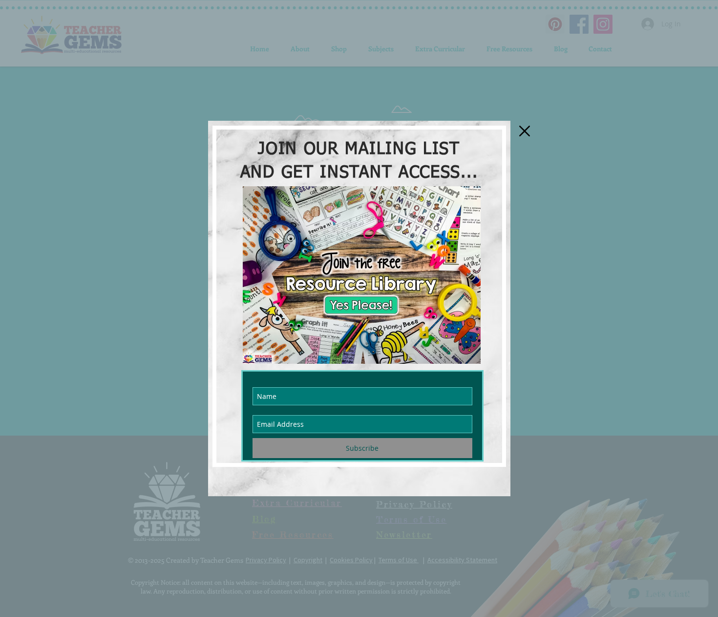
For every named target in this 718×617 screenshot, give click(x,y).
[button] (524, 131)
